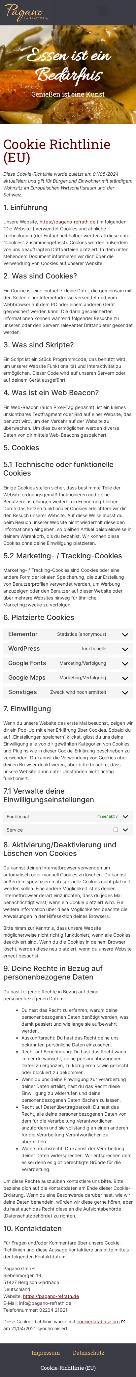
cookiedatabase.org (98, 1321)
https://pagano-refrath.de (67, 221)
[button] (102, 11)
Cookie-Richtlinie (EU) (68, 1367)
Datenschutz (88, 1352)
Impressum (46, 1352)
